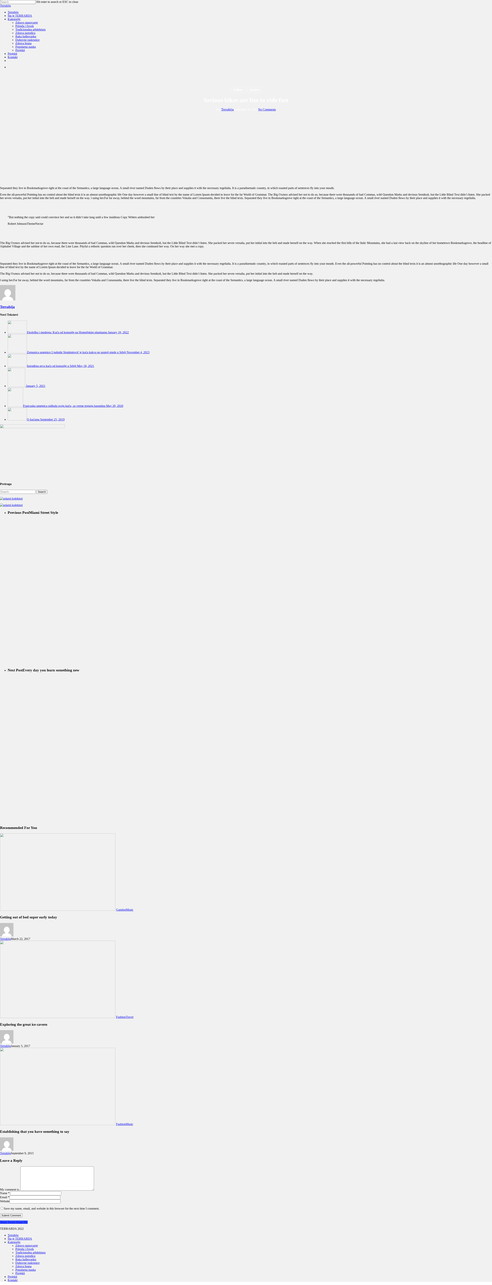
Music (129, 909)
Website (5, 1201)
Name (5, 1193)
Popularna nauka (25, 1269)
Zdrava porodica (25, 1256)
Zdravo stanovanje (26, 1245)
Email (4, 1197)
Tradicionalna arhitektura (30, 1252)
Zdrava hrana (23, 1266)
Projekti (20, 1273)
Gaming (254, 89)
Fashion (238, 89)
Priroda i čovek (24, 1249)
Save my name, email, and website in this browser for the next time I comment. (51, 1208)
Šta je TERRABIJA (20, 1238)
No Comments (267, 109)
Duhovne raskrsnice (27, 1262)
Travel (129, 1017)
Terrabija (5, 5)
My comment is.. (10, 1189)
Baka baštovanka (25, 1259)
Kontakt (12, 1280)
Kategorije (14, 1242)
